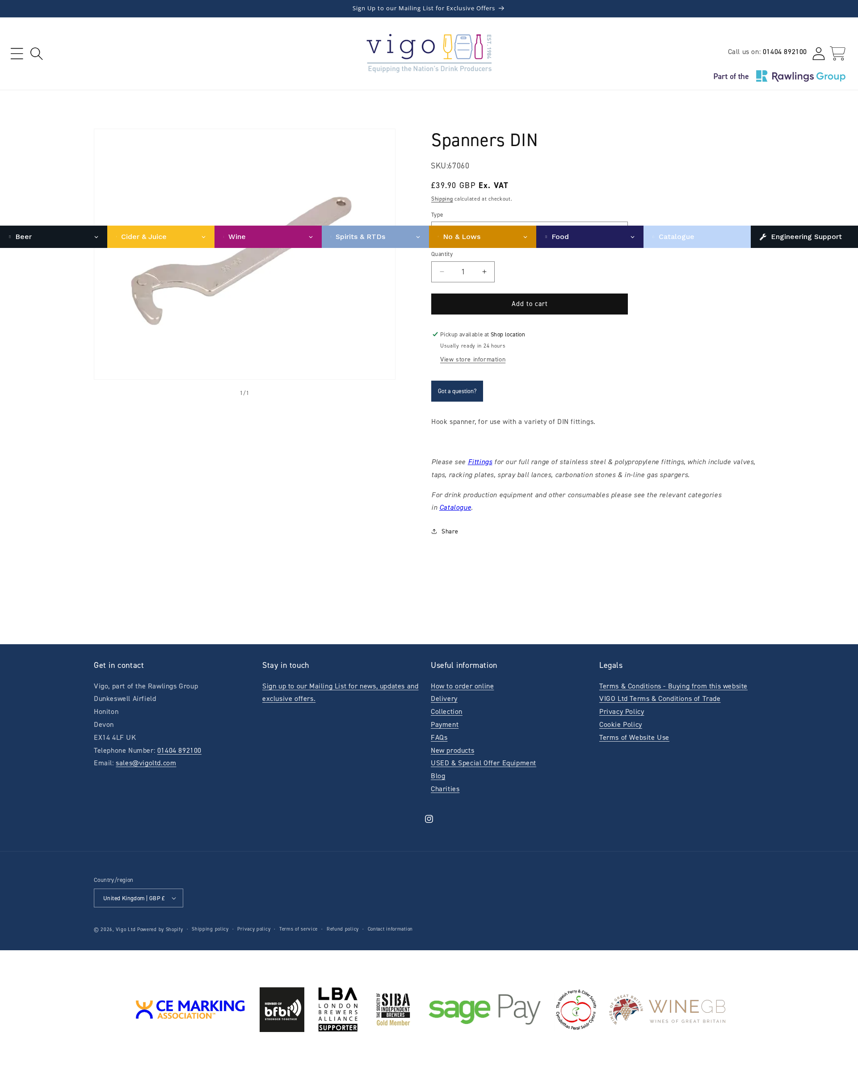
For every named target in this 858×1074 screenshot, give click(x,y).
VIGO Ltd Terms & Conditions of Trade (660, 698)
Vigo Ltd (126, 929)
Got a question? (457, 391)
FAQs (439, 737)
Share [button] (450, 531)
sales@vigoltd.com (146, 763)
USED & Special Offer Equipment (483, 763)
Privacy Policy (621, 711)
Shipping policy (210, 929)
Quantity (442, 254)
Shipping (442, 198)
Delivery (444, 698)
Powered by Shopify (160, 929)
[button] (17, 53)
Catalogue (455, 507)
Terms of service (298, 929)
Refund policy (343, 929)
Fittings (480, 461)
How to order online (462, 686)
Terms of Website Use (634, 737)
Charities (445, 788)
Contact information (390, 929)
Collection (447, 711)
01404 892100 (785, 51)
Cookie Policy (620, 724)
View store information (472, 359)
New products (452, 750)
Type (437, 214)
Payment (444, 724)
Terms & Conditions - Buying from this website (673, 686)
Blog (438, 775)
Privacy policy (253, 929)
